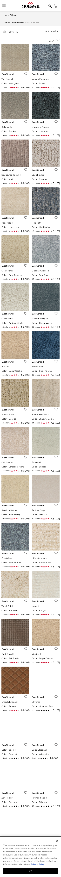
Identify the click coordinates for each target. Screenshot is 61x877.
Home (6, 15)
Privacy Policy (37, 864)
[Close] (57, 840)
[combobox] (55, 41)
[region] (30, 856)
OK (30, 870)
